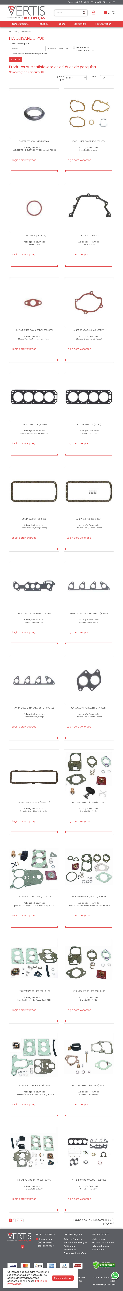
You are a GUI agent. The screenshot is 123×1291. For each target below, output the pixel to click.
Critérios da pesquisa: (19, 43)
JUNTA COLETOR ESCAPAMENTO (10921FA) (88, 613)
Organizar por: (59, 78)
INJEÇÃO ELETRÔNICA (103, 24)
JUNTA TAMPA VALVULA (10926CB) (34, 802)
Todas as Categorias (21, 24)
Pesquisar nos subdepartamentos (85, 49)
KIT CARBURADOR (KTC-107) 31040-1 (89, 896)
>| (21, 1220)
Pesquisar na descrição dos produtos (29, 53)
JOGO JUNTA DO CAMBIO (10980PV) (89, 141)
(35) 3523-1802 (93, 2)
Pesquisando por (23, 31)
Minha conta (98, 1239)
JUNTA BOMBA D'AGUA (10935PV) (89, 330)
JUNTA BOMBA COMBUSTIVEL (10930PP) (34, 330)
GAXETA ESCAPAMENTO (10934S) (34, 141)
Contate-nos (45, 1239)
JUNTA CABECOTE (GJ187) (89, 424)
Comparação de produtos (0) (27, 72)
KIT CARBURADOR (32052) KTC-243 (34, 896)
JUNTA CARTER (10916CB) (34, 519)
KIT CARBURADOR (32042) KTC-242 (89, 802)
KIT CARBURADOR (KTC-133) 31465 (34, 991)
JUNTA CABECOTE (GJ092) (34, 424)
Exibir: (93, 76)
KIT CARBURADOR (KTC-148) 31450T (34, 1085)
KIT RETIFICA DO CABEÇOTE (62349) (89, 1179)
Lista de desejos (100, 1246)
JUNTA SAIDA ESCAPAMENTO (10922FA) (89, 707)
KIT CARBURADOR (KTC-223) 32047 (88, 1085)
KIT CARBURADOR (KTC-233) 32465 (34, 1179)
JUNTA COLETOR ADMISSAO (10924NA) (34, 613)
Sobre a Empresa (73, 1239)
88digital (112, 1284)
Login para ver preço (24, 160)
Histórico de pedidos (103, 1242)
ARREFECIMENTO (80, 24)
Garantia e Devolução (75, 1242)
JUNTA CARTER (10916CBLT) (89, 519)
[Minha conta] (93, 12)
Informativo (98, 1249)
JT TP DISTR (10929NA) (88, 235)
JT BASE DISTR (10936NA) (34, 235)
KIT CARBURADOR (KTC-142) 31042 (89, 991)
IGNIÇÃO (62, 24)
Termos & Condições (75, 1253)
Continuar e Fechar (63, 1278)
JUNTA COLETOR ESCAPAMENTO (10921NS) (34, 707)
